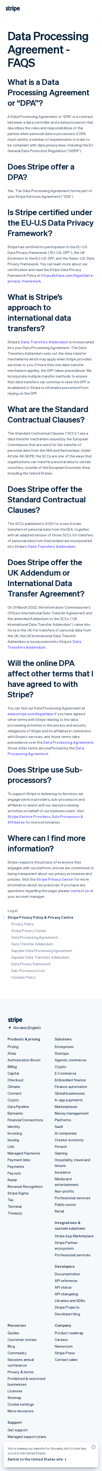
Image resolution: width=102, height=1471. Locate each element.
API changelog (66, 1293)
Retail (59, 1211)
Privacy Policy (22, 924)
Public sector (65, 1204)
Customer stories (22, 1339)
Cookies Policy (23, 977)
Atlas (12, 1053)
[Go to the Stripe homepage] (13, 1020)
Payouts (14, 1173)
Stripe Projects (67, 1307)
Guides (13, 1332)
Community (17, 1352)
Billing (12, 1066)
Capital (13, 1073)
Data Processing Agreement (34, 937)
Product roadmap (69, 1332)
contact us (79, 890)
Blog (11, 1346)
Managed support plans (27, 1436)
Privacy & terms (21, 1371)
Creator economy (69, 1139)
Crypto (13, 1099)
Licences (15, 1390)
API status (63, 1287)
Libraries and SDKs (70, 1300)
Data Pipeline (18, 1106)
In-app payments (69, 1099)
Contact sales (66, 1359)
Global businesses (70, 1093)
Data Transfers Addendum (45, 342)
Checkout (16, 1080)
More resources (21, 1410)
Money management (72, 1113)
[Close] (92, 1448)
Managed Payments (24, 1153)
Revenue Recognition (25, 1186)
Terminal (15, 1206)
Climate (14, 1086)
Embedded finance (70, 1080)
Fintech (61, 1146)
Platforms (63, 1119)
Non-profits (64, 1191)
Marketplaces (66, 1106)
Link (11, 1146)
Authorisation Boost (24, 1060)
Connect (15, 1093)
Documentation (67, 1274)
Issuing (13, 1139)
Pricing (13, 1046)
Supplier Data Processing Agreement (41, 950)
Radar (12, 1179)
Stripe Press (65, 1352)
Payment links (19, 1159)
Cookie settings (21, 1404)
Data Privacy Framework (31, 963)
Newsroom (64, 1346)
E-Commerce (65, 1073)
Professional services (72, 1197)
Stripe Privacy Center (28, 930)
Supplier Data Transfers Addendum (40, 957)
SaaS (59, 1126)
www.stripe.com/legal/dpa (30, 713)
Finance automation (71, 1086)
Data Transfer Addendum (32, 944)
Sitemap (14, 1397)
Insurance (63, 1172)
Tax (11, 1199)
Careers (61, 1339)
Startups (62, 1053)
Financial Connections (25, 1119)
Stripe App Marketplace (74, 1235)
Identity (14, 1126)
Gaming (61, 1153)
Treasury (15, 1213)
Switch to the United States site (35, 1459)
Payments (16, 1166)
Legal (13, 910)
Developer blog (67, 1313)
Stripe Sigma (18, 1193)
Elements (15, 1113)
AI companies (66, 1133)
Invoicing (15, 1133)
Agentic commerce (70, 1060)
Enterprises (64, 1046)
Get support (18, 1429)
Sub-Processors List (28, 970)
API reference (66, 1280)
